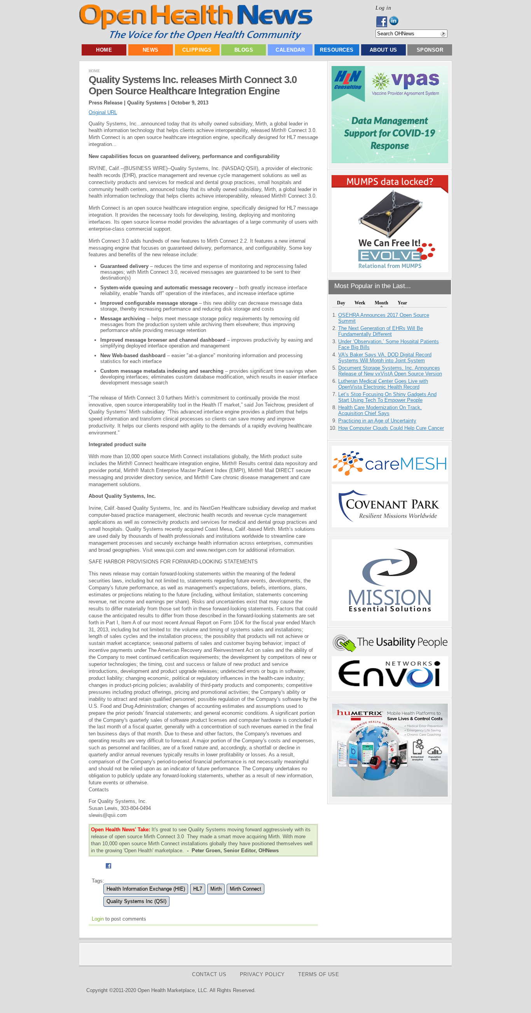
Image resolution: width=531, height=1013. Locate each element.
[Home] (196, 39)
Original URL (103, 112)
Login (98, 919)
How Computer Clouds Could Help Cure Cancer (391, 428)
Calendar (290, 50)
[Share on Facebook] (108, 869)
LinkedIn (396, 22)
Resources (337, 50)
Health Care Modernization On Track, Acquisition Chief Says (380, 410)
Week (360, 303)
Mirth (216, 889)
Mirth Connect (245, 889)
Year (402, 303)
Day (341, 303)
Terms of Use (318, 974)
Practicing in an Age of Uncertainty (377, 421)
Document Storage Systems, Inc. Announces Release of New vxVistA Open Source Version (390, 371)
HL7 (197, 889)
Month (381, 303)
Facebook (382, 22)
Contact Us (209, 974)
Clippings (197, 50)
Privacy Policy (262, 974)
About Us (383, 50)
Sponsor (430, 50)
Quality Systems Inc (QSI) (136, 901)
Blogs (243, 50)
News (151, 50)
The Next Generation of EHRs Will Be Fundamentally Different (380, 331)
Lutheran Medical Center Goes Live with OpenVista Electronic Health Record (383, 384)
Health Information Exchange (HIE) (146, 889)
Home (104, 50)
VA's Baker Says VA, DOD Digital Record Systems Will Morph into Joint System (384, 357)
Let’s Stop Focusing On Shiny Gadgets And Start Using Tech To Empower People (387, 397)
